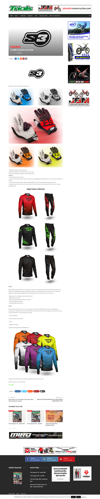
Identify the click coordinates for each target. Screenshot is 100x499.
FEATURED (11, 410)
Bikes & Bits (13, 46)
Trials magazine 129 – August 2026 (38, 472)
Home (11, 15)
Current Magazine (15, 468)
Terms (17, 493)
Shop (36, 15)
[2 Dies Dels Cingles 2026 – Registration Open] (54, 416)
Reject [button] (78, 497)
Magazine (23, 15)
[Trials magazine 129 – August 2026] (17, 416)
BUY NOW (11, 385)
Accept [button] (73, 497)
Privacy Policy (12, 493)
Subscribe (30, 15)
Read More (83, 497)
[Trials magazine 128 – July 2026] (35, 416)
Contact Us (23, 493)
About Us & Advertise (54, 15)
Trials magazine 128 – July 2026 (37, 475)
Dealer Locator (43, 15)
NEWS (16, 15)
